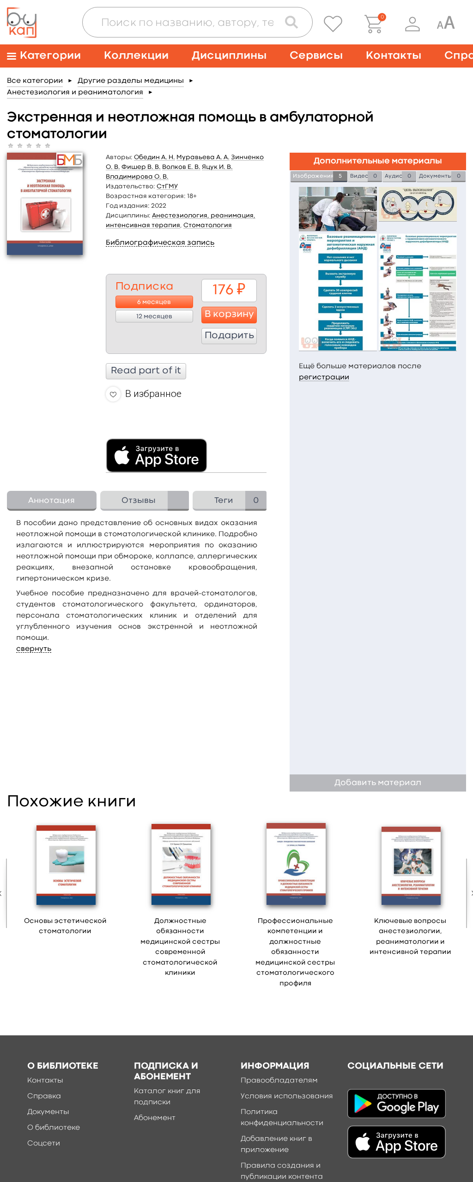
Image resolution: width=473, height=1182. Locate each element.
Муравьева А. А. (203, 157)
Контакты (393, 56)
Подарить (229, 336)
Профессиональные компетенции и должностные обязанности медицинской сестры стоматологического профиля (295, 952)
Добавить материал (377, 783)
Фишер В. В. (141, 167)
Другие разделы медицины (131, 81)
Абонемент (155, 1118)
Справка (44, 1096)
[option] (65, 879)
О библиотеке (53, 1128)
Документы (48, 1112)
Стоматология (207, 225)
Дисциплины (229, 56)
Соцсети (43, 1143)
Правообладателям (279, 1080)
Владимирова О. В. (137, 176)
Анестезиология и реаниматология (75, 92)
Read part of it (146, 371)
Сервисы (316, 56)
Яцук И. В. (217, 167)
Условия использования (287, 1096)
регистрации (324, 377)
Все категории (35, 81)
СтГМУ (167, 186)
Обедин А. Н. (154, 157)
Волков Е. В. (181, 167)
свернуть (33, 649)
